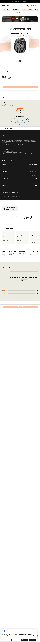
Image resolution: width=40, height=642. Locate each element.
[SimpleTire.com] (6, 5)
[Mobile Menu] (37, 5)
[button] (20, 72)
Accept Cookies (32, 639)
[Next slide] (38, 237)
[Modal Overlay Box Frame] (20, 1)
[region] (19, 635)
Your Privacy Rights (7, 639)
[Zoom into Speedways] (20, 46)
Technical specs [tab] (5, 160)
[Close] (35, 630)
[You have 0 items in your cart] (35, 5)
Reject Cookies (24, 639)
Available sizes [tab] (12, 160)
